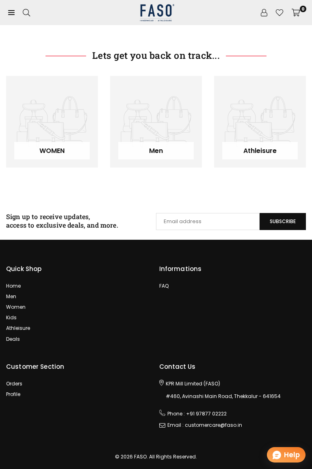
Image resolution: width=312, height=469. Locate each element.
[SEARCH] (26, 12)
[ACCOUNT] (264, 12)
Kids (11, 317)
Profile (13, 394)
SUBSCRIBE (283, 221)
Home (13, 285)
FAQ (164, 285)
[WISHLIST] (279, 12)
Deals (13, 339)
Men (11, 296)
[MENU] (11, 12)
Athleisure (18, 328)
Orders (14, 383)
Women (16, 306)
